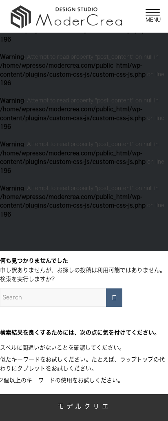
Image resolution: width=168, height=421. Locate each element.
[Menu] (148, 16)
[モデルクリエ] (69, 16)
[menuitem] (148, 16)
